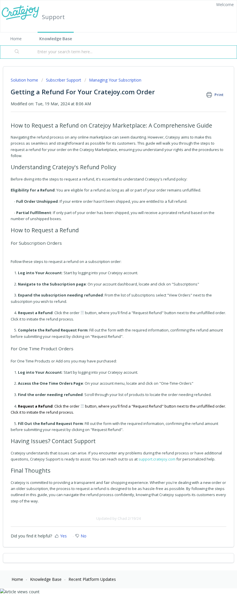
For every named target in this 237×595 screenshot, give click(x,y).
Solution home (25, 80)
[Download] (107, 299)
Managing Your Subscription (115, 80)
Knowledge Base (55, 38)
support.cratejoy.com (156, 459)
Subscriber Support (63, 80)
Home (16, 38)
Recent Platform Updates (92, 579)
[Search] (17, 52)
